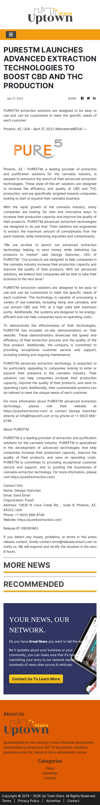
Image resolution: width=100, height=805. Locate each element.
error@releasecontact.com (72, 542)
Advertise (50, 773)
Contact (50, 778)
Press (50, 768)
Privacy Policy (28, 801)
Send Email (21, 495)
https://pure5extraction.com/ (25, 411)
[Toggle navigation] (11, 34)
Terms (6, 801)
